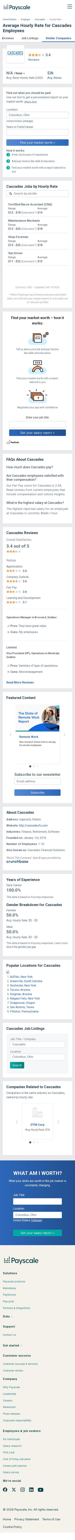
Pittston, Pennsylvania (24, 1011)
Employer (25, 19)
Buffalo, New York (21, 976)
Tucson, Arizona (20, 989)
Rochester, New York (23, 985)
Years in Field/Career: (20, 127)
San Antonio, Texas (22, 1007)
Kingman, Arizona (21, 994)
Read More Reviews (20, 682)
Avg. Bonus (54, 77)
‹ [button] (10, 734)
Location (15, 1051)
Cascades (40, 19)
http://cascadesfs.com (33, 825)
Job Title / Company (23, 1039)
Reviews (33, 59)
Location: (12, 109)
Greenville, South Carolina (26, 981)
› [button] (64, 734)
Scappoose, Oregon (22, 1003)
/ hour (18, 73)
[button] (2, 38)
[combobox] (37, 115)
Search (17, 1065)
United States (9, 19)
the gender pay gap (25, 946)
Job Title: (19, 1195)
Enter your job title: (37, 417)
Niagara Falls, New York (25, 998)
